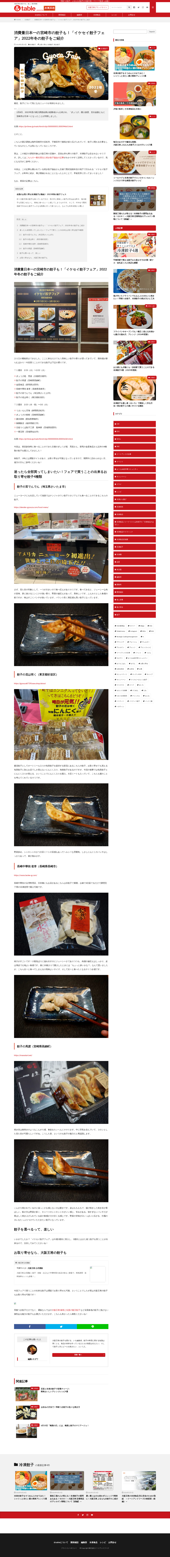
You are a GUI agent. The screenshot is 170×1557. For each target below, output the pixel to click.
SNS (118, 446)
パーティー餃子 (134, 701)
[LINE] (92, 1326)
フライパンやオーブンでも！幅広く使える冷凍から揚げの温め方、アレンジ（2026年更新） (133, 332)
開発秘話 (61, 15)
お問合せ (131, 15)
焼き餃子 (57, 44)
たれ (144, 690)
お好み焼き (120, 669)
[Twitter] (61, 1326)
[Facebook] (30, 1326)
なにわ (147, 696)
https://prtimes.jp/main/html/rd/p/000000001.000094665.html (46, 126)
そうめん (135, 690)
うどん (148, 653)
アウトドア (120, 642)
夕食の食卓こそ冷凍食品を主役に (127, 109)
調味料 (119, 585)
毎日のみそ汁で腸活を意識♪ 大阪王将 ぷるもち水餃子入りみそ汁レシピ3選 (132, 143)
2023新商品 (121, 626)
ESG (118, 431)
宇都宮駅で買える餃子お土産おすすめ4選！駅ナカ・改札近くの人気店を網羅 (133, 261)
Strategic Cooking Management (127, 637)
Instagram (133, 631)
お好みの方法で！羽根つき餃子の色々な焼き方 (60, 1407)
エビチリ (120, 658)
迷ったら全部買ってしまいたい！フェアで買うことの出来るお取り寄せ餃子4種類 (50, 230)
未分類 (119, 569)
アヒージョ (133, 642)
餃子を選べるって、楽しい (29, 253)
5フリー (132, 626)
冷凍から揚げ (151, 306)
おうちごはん (121, 663)
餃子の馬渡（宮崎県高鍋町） (32, 248)
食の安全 (120, 607)
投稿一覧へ (78, 1355)
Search (152, 32)
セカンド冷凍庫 (122, 690)
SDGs (119, 439)
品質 (118, 562)
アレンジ (132, 647)
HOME (18, 20)
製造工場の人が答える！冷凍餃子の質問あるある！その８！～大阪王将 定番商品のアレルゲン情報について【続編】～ (134, 216)
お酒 (140, 669)
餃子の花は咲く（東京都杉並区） (34, 239)
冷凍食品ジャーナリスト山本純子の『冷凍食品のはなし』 (134, 523)
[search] (129, 7)
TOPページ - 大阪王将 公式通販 (30, 1268)
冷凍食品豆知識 (122, 539)
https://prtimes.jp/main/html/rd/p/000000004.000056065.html (46, 439)
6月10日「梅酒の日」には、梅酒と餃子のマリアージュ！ (65, 1425)
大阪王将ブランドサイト (97, 7)
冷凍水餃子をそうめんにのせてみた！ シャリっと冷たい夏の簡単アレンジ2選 (129, 74)
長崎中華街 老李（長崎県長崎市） (34, 244)
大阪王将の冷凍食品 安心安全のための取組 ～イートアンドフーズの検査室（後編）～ (139, 1498)
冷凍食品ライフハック (125, 532)
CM (118, 424)
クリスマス (120, 685)
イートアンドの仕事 (124, 454)
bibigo (142, 626)
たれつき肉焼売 (122, 696)
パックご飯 (148, 701)
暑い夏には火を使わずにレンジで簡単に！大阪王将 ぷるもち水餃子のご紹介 (102, 1497)
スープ (131, 685)
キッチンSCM (136, 674)
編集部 (79, 15)
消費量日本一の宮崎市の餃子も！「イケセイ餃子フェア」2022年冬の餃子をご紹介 (62, 20)
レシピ (114, 15)
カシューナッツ (122, 674)
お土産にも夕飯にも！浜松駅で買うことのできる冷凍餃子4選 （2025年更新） (133, 368)
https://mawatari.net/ (23, 1055)
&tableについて (41, 15)
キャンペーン (121, 477)
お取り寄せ (43, 44)
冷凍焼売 (120, 507)
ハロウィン (120, 706)
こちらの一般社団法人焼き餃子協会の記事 (45, 157)
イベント (120, 462)
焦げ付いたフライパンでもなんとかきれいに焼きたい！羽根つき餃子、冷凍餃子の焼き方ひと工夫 (133, 297)
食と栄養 (120, 600)
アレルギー (145, 642)
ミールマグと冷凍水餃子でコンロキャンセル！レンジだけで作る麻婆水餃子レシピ (133, 179)
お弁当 (131, 669)
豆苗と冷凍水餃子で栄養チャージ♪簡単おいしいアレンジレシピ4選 (55, 1390)
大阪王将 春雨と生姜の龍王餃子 (66, 1310)
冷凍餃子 (27, 20)
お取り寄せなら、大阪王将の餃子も (32, 258)
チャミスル (136, 696)
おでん (133, 663)
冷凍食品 (96, 15)
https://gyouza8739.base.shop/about (30, 683)
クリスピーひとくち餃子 (139, 680)
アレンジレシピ (146, 647)
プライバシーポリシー (69, 1548)
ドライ (119, 484)
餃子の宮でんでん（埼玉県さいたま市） (37, 235)
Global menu (121, 631)
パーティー (120, 701)
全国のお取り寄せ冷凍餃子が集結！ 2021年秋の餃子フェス (41, 194)
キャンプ (150, 674)
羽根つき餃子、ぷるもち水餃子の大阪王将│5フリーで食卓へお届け (85, 1)
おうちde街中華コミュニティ (127, 469)
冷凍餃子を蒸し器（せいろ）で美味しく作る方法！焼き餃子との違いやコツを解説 (133, 404)
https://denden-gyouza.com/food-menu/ (31, 507)
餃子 (118, 615)
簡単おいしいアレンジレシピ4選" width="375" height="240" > (26, 1389)
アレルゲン (120, 647)
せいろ (141, 685)
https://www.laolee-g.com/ (25, 875)
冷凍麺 (119, 554)
